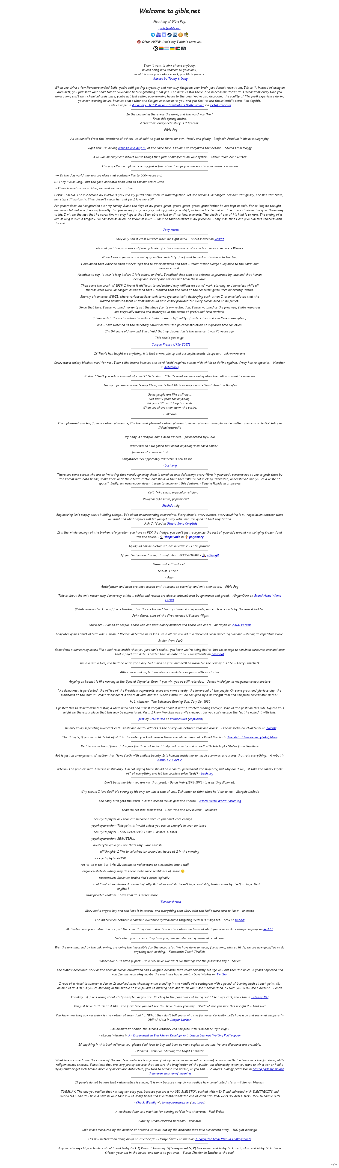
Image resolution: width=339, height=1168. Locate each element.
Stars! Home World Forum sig (220, 800)
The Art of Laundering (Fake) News (252, 737)
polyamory (196, 536)
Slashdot (168, 505)
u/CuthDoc (157, 718)
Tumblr (271, 728)
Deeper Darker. (180, 1019)
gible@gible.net (170, 28)
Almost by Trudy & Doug (170, 78)
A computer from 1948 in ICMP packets (223, 1139)
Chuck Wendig (146, 1102)
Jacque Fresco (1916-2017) (171, 344)
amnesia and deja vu (132, 148)
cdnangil (213, 555)
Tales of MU (259, 997)
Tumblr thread (170, 901)
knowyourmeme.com (175, 1102)
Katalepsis (171, 367)
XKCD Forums (241, 624)
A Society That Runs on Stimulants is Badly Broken (168, 105)
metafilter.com (220, 105)
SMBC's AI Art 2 (169, 759)
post (141, 718)
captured (195, 718)
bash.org (171, 465)
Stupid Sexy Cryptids (182, 523)
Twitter (221, 974)
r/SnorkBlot (178, 718)
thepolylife (172, 536)
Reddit (219, 239)
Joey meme (170, 229)
